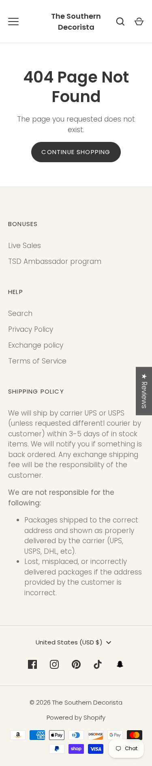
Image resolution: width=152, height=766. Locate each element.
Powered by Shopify (76, 717)
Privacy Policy (30, 329)
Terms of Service (37, 361)
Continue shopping (75, 152)
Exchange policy (35, 345)
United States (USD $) (69, 642)
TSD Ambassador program (54, 261)
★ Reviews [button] (144, 391)
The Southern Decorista (76, 21)
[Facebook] (32, 664)
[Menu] (13, 21)
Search (20, 313)
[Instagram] (54, 664)
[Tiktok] (98, 664)
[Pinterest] (76, 664)
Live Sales (24, 245)
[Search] (120, 21)
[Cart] (139, 21)
